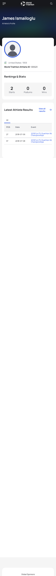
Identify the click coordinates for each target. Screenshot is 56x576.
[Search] (51, 4)
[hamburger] (4, 3)
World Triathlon (27, 3)
